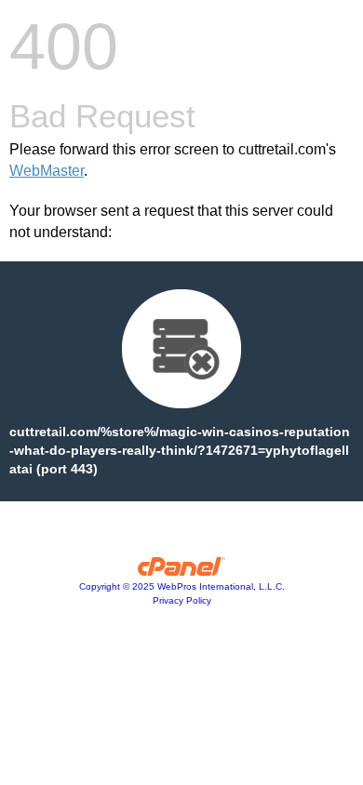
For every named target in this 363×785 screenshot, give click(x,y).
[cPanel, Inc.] (182, 571)
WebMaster (46, 171)
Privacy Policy (182, 600)
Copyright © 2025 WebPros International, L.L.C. (182, 586)
